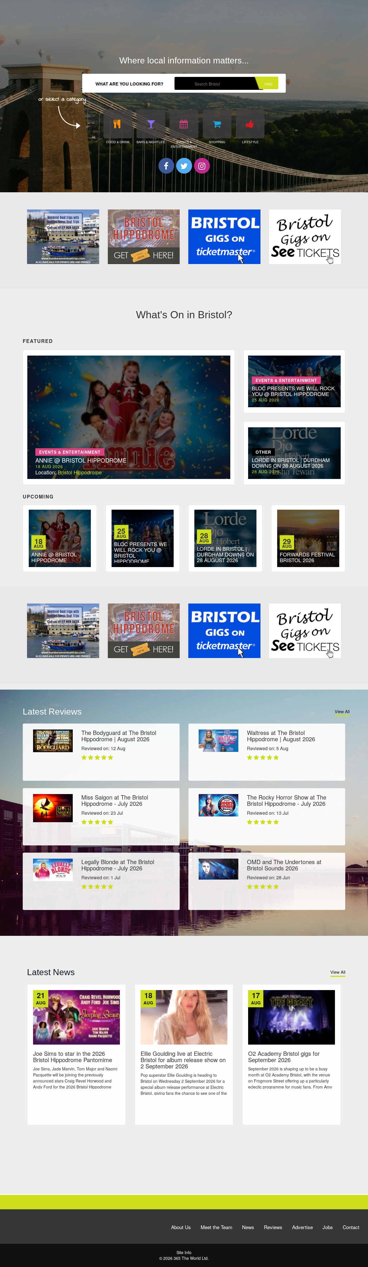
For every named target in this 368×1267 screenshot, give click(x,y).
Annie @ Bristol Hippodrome (54, 557)
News (248, 1227)
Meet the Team (216, 1227)
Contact (351, 1227)
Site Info (184, 1252)
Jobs (328, 1227)
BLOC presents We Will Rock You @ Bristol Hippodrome (140, 552)
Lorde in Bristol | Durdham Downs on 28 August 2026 (225, 554)
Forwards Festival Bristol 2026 (307, 557)
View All (342, 711)
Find (268, 84)
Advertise (302, 1227)
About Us (181, 1227)
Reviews (273, 1227)
